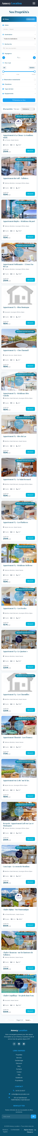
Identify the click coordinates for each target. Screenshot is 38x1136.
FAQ (19, 1075)
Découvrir (19, 1063)
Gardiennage (19, 1060)
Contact (19, 1072)
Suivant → (28, 1020)
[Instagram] (14, 1044)
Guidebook (19, 1077)
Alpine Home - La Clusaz (30, 1131)
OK (33, 1116)
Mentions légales (5, 1131)
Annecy (12, 3)
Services (19, 1057)
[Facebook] (19, 1044)
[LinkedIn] (24, 1044)
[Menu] (34, 3)
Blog (19, 1066)
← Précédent (10, 1020)
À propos (19, 1069)
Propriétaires (19, 1080)
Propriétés (19, 1055)
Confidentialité (15, 1129)
